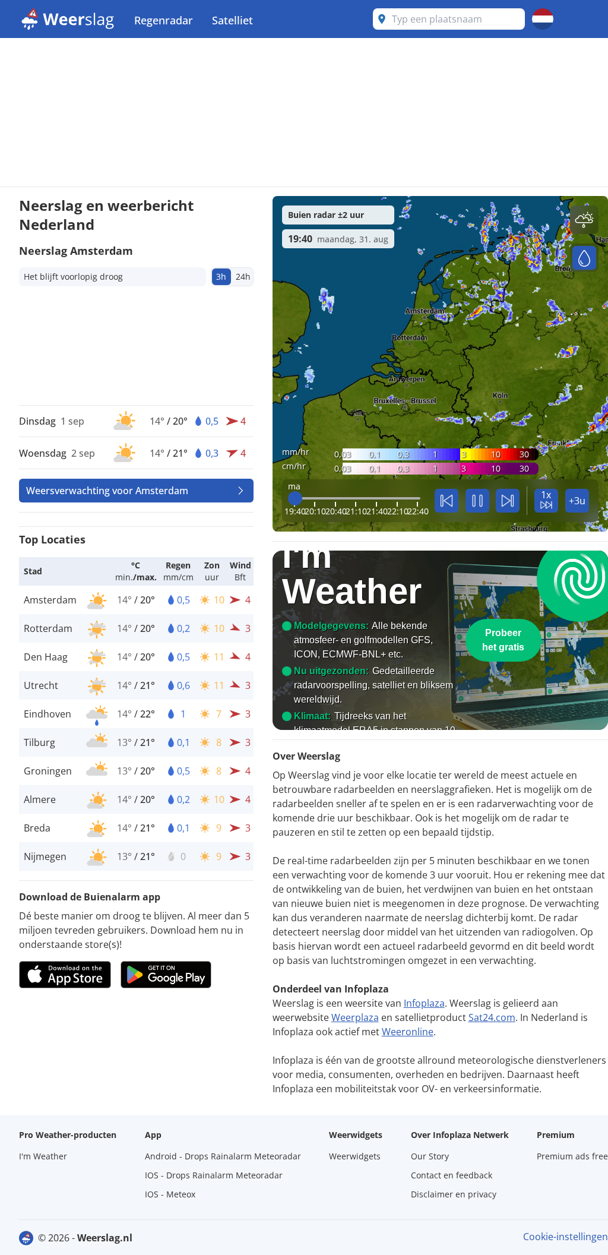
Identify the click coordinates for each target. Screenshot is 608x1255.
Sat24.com (491, 1017)
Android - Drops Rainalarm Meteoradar (223, 1156)
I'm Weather (43, 1156)
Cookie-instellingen (565, 1236)
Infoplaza (424, 1003)
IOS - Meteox (170, 1194)
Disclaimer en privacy (453, 1194)
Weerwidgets (355, 1156)
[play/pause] (477, 501)
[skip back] (446, 501)
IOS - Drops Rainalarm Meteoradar (214, 1175)
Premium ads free (572, 1156)
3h (221, 276)
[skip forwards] (508, 501)
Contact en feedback (451, 1175)
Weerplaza (355, 1017)
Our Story (430, 1156)
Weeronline (407, 1031)
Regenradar (163, 20)
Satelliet (232, 20)
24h (243, 276)
